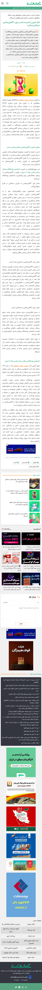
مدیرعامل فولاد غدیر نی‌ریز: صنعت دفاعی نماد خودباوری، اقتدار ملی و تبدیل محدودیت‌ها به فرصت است (20, 738)
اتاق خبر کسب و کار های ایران (11, 930)
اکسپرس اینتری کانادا (11, 948)
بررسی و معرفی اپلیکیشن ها (11, 924)
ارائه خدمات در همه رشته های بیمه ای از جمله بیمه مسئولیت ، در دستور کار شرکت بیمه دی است (20, 718)
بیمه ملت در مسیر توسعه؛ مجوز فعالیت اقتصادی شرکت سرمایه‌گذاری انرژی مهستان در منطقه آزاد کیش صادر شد (23, 712)
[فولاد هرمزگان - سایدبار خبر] (21, 655)
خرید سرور (31, 957)
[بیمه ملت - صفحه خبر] (21, 895)
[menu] (7, 3)
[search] (2, 3)
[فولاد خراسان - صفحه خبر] (21, 845)
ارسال (21, 624)
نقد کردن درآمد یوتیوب (11, 952)
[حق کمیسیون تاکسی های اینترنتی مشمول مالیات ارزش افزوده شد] (34, 483)
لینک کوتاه (37, 457)
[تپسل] (7, 445)
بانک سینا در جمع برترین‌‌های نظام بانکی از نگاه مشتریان (27, 8)
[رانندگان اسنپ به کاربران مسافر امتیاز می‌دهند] (34, 518)
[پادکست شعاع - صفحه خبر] (21, 762)
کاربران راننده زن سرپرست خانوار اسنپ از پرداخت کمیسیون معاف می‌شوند (17, 492)
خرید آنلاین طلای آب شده (11, 942)
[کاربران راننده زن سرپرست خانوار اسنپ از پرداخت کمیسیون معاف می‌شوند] (34, 495)
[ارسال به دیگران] (21, 71)
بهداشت (21, 100)
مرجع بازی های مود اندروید (11, 957)
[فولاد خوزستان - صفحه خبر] (21, 818)
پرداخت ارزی (11, 936)
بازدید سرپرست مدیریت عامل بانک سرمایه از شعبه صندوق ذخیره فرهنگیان (20, 681)
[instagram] (23, 987)
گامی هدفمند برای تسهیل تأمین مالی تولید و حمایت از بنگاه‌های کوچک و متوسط (21, 701)
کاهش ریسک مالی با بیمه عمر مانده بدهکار (26, 697)
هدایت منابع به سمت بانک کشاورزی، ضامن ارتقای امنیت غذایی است (20, 689)
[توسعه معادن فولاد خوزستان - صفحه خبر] (21, 791)
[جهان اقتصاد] (33, 3)
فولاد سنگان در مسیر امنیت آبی (29, 743)
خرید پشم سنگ (31, 952)
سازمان (31, 100)
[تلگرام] (18, 71)
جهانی (26, 100)
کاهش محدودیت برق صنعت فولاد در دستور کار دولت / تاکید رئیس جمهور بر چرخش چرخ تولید (21, 723)
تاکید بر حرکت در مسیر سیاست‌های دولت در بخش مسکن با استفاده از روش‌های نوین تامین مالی (22, 707)
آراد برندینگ (31, 930)
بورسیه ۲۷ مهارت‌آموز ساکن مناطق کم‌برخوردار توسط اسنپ (19, 503)
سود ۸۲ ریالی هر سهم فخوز (31, 728)
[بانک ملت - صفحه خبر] (21, 865)
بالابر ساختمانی (31, 948)
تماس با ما (24, 980)
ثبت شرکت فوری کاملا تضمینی (31, 942)
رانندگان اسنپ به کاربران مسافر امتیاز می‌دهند (18, 515)
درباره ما (16, 980)
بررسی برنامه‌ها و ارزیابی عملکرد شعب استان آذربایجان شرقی (22, 685)
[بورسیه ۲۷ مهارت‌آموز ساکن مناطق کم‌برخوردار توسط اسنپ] (34, 506)
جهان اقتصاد (12, 971)
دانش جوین (31, 924)
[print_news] (24, 71)
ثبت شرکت (31, 936)
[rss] (26, 987)
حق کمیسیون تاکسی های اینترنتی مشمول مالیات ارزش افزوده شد (16, 480)
